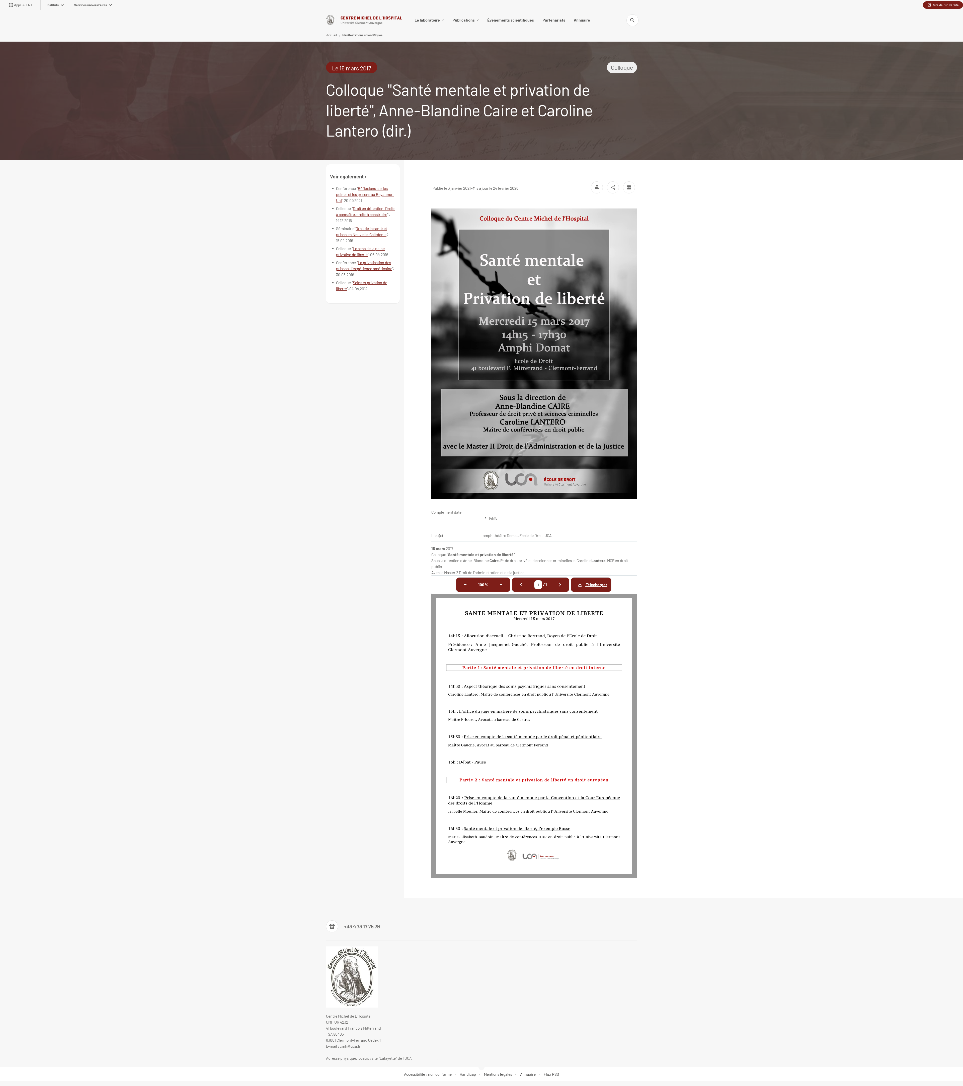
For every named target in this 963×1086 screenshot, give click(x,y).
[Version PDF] (629, 187)
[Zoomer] (501, 585)
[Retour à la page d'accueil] (364, 20)
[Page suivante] (560, 585)
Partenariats (553, 20)
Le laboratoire (427, 20)
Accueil (331, 35)
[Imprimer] (597, 187)
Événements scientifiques (510, 20)
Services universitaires (90, 5)
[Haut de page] (55, 1071)
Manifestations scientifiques (362, 35)
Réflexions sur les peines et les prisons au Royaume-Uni (365, 194)
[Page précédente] (521, 585)
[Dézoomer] (465, 585)
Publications (463, 20)
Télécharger (596, 584)
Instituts (53, 5)
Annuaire (582, 20)
